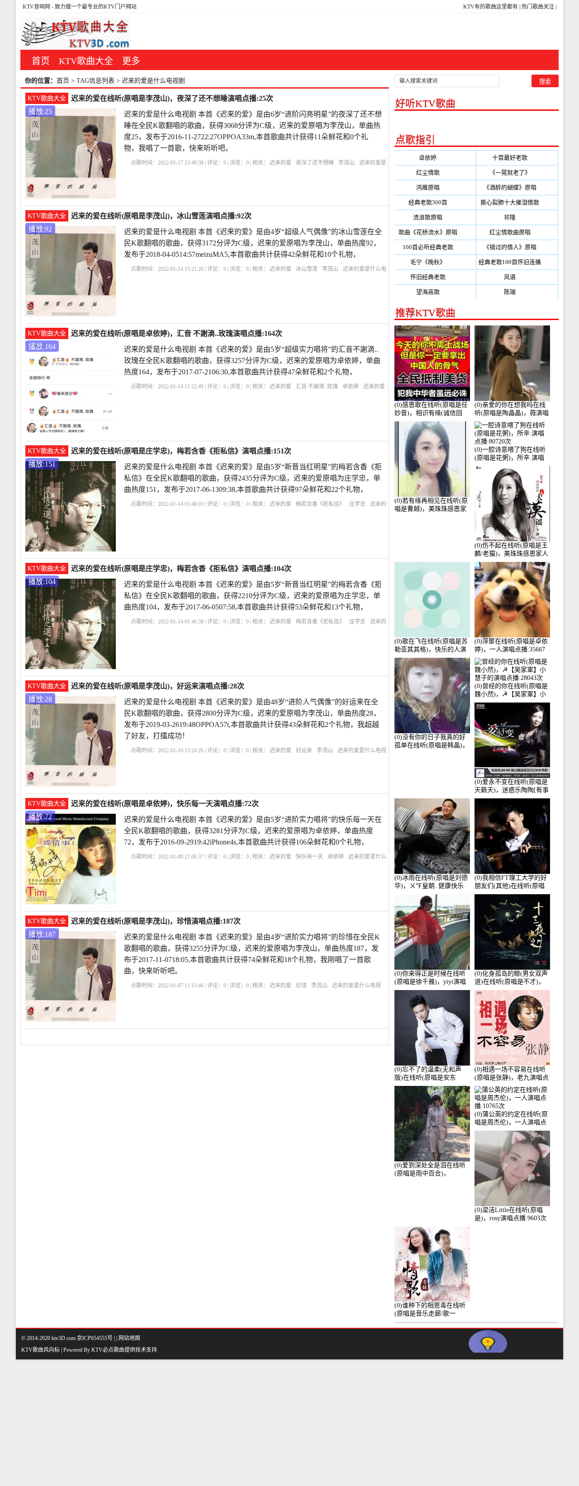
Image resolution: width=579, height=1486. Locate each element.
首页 (41, 61)
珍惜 (301, 985)
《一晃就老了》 (517, 172)
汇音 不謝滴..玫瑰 (317, 386)
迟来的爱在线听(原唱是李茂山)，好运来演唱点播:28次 (157, 686)
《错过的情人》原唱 (517, 247)
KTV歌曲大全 (86, 61)
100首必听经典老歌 (435, 247)
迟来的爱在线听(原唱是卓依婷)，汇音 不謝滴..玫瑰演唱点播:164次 (176, 333)
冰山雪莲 (307, 269)
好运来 (304, 750)
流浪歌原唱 (435, 217)
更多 (131, 61)
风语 (517, 277)
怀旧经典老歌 (435, 277)
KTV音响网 (36, 7)
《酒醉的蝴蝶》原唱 (517, 187)
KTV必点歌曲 (107, 1350)
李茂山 (346, 163)
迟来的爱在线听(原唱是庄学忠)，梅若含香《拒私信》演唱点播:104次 (181, 568)
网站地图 (129, 1338)
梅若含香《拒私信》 (320, 504)
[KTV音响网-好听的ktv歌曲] (75, 34)
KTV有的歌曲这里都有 (490, 7)
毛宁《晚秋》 (435, 262)
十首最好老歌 (517, 157)
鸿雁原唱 (435, 187)
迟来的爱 (280, 163)
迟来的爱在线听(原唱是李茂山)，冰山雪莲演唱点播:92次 (161, 216)
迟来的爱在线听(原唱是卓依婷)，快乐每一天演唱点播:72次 (165, 803)
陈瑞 (517, 291)
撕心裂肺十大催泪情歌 (517, 202)
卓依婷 (350, 386)
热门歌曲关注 (538, 7)
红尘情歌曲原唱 (517, 232)
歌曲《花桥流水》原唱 (435, 232)
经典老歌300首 (435, 202)
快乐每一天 (309, 857)
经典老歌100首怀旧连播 (517, 262)
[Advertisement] (271, 1422)
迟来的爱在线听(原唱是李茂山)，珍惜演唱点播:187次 (156, 921)
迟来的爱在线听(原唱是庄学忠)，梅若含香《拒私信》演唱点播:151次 (181, 451)
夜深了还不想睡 (315, 163)
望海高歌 (435, 291)
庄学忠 (357, 504)
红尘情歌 (435, 172)
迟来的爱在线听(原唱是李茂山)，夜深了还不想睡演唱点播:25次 (172, 98)
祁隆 (517, 217)
